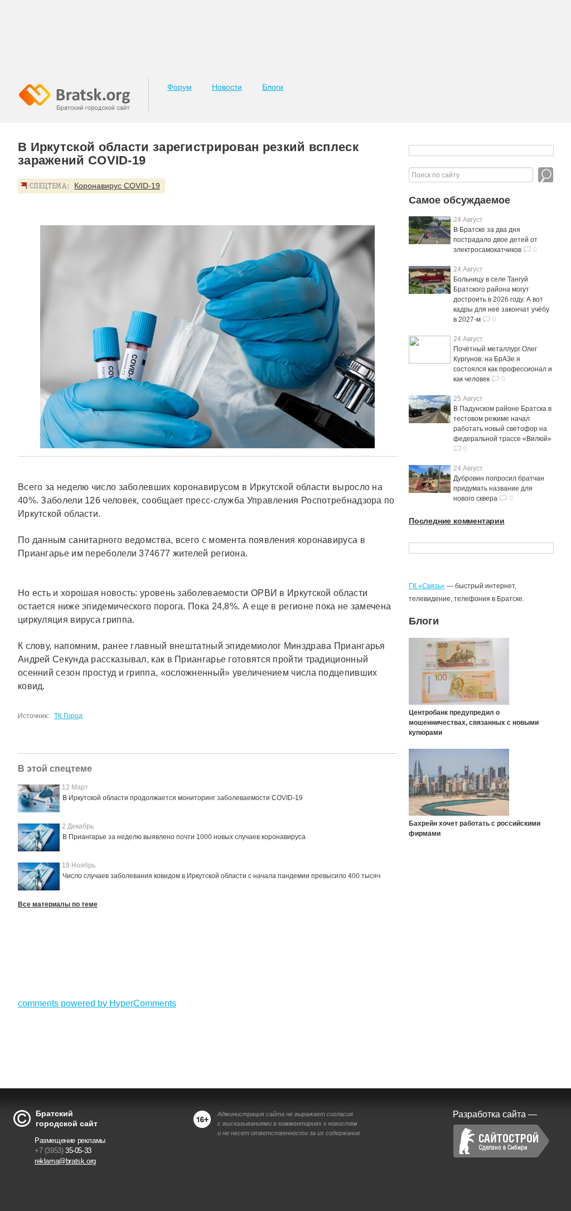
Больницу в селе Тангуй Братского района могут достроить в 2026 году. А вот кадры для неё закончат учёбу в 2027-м (501, 299)
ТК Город (68, 716)
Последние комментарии (457, 520)
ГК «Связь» (427, 586)
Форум (179, 87)
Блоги (272, 87)
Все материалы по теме (58, 904)
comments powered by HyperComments (97, 1003)
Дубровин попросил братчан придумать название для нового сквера (498, 488)
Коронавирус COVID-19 (117, 185)
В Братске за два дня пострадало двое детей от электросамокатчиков (495, 240)
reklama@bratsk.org (65, 1161)
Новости (227, 87)
